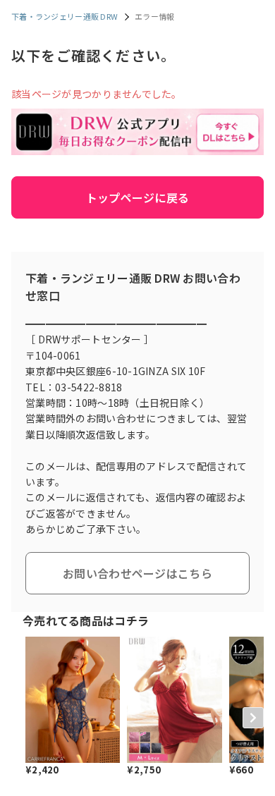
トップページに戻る (138, 197)
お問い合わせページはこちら (137, 573)
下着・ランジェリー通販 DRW (64, 16)
